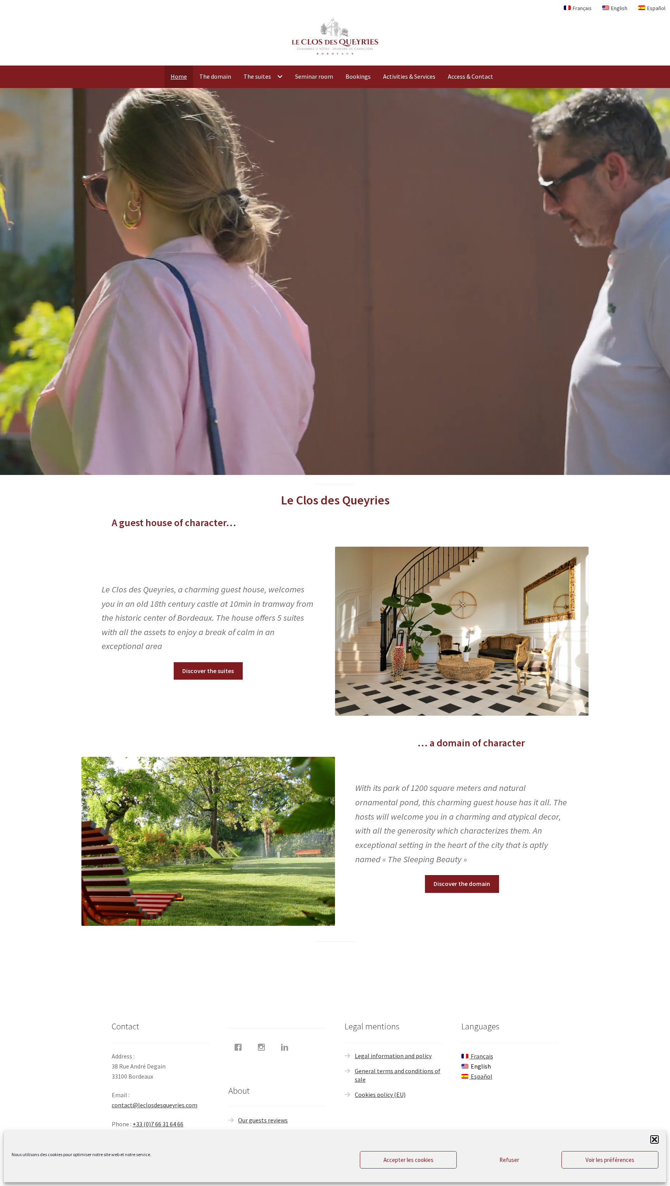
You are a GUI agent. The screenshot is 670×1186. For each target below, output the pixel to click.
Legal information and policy (393, 1056)
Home (179, 76)
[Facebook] (240, 1047)
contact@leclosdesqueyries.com (154, 1105)
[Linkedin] (286, 1047)
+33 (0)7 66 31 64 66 (158, 1124)
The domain (215, 76)
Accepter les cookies (408, 1160)
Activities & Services (409, 76)
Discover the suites (208, 671)
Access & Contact (470, 76)
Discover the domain (461, 883)
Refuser (509, 1160)
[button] (654, 1139)
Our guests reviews (263, 1120)
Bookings (358, 76)
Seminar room (314, 76)
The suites (257, 76)
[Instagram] (263, 1047)
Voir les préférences (609, 1160)
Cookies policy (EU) (380, 1094)
